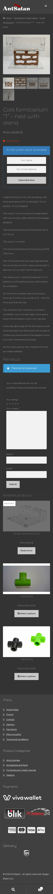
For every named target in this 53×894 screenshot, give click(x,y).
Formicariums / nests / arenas (21, 770)
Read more (26, 550)
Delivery (10, 724)
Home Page (12, 709)
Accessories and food (17, 765)
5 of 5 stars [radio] (18, 404)
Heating (10, 775)
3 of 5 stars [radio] (12, 404)
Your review (13, 408)
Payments (11, 729)
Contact (10, 719)
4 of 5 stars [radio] (15, 404)
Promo (9, 714)
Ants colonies (13, 760)
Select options (28, 613)
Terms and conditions (17, 739)
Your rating (12, 399)
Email (9, 468)
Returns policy (13, 734)
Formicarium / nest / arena (25, 18)
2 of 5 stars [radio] (10, 404)
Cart (34, 887)
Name (10, 454)
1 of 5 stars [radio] (7, 404)
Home (9, 18)
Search (13, 889)
